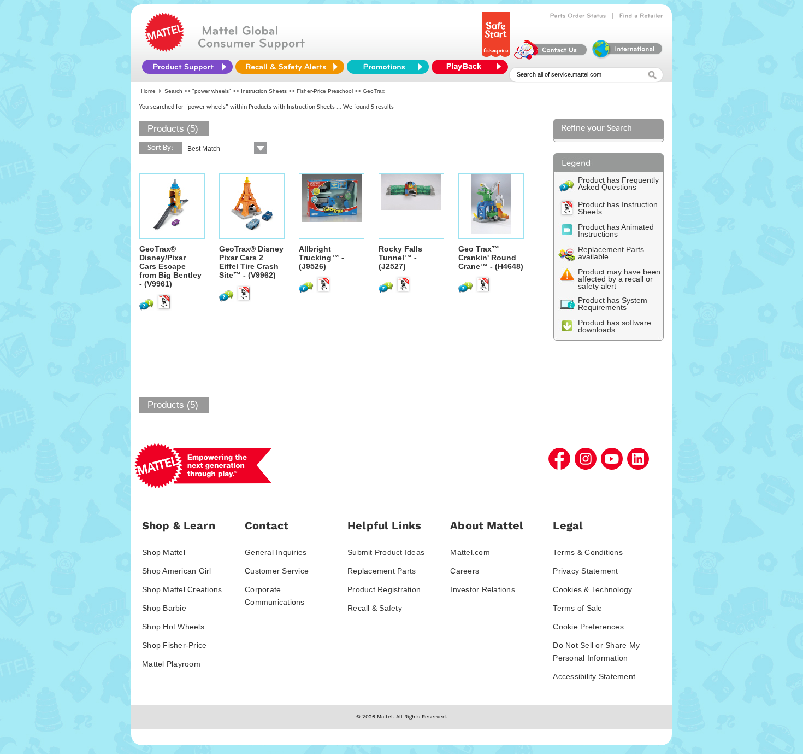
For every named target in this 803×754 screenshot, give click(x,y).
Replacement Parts (381, 570)
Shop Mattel (163, 552)
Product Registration (384, 589)
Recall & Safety (374, 608)
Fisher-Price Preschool (325, 91)
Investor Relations (482, 589)
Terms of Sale (577, 608)
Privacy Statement (585, 570)
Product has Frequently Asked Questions (618, 183)
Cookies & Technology (592, 589)
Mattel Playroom (171, 663)
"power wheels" (211, 91)
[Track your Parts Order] (578, 16)
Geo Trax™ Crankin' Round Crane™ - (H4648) (490, 257)
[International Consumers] (626, 56)
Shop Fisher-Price (174, 645)
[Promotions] (388, 67)
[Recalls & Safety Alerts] (289, 67)
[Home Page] (164, 49)
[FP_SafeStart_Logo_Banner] (497, 56)
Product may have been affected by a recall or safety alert (619, 278)
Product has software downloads (614, 326)
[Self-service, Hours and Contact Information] (551, 56)
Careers (464, 570)
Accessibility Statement (594, 676)
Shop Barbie (164, 608)
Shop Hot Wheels (173, 626)
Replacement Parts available (611, 253)
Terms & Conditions (588, 552)
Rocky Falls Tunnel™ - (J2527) (400, 257)
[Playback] (472, 67)
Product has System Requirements (612, 304)
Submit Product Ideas (385, 552)
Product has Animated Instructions (616, 230)
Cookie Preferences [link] (588, 626)
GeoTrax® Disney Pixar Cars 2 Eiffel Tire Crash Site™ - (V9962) (251, 261)
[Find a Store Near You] (641, 16)
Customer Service (277, 570)
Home (148, 91)
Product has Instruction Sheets (618, 208)
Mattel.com (470, 552)
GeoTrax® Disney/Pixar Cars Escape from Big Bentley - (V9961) (170, 266)
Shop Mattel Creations (182, 589)
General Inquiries (275, 552)
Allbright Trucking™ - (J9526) (321, 257)
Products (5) (172, 129)
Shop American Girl (176, 570)
